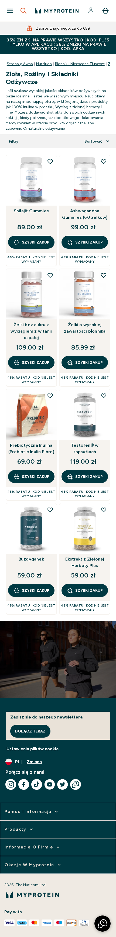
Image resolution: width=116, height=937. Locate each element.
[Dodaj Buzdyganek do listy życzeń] (50, 509)
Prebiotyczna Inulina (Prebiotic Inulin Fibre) (31, 448)
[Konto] (91, 11)
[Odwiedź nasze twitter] (62, 784)
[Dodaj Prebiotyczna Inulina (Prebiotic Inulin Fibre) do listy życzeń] (50, 395)
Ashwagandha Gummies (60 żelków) (85, 214)
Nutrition (44, 64)
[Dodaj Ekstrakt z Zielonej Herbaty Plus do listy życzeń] (103, 509)
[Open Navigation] (10, 11)
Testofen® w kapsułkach (84, 448)
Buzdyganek (31, 559)
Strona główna (20, 64)
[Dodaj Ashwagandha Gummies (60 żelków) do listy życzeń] (103, 161)
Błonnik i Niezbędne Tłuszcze (80, 64)
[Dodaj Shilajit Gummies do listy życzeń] (50, 161)
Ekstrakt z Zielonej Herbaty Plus (84, 562)
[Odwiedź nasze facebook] (23, 784)
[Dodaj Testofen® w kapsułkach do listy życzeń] (103, 395)
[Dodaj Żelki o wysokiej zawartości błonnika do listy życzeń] (103, 275)
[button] (102, 923)
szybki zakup (35, 242)
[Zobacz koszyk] (105, 11)
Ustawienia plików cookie (32, 748)
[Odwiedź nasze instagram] (10, 784)
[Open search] (23, 11)
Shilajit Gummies (31, 211)
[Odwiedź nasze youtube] (49, 784)
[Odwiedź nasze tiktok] (36, 784)
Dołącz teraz (30, 731)
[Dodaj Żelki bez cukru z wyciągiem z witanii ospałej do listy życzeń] (50, 275)
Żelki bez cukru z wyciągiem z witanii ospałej (31, 331)
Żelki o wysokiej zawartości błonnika (85, 327)
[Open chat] (75, 784)
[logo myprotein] (57, 11)
